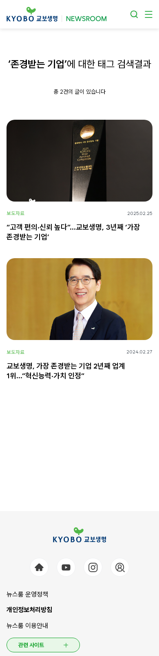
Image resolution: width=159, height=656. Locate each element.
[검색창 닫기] (134, 14)
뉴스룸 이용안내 (27, 626)
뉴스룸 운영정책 (27, 594)
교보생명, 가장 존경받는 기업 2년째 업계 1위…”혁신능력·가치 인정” (66, 371)
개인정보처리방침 (29, 610)
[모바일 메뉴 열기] (148, 14)
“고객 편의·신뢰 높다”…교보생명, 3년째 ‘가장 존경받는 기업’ (73, 232)
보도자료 (15, 213)
